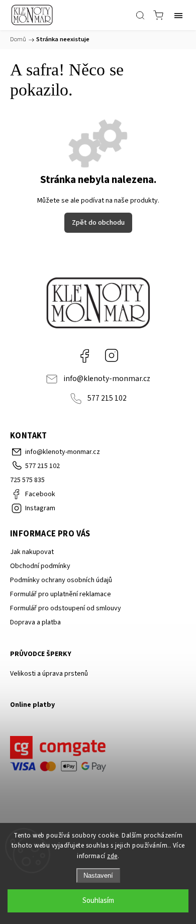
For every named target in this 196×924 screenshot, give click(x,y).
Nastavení (98, 875)
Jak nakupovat (32, 552)
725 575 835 (27, 480)
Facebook (84, 355)
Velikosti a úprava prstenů (49, 674)
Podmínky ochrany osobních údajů (61, 580)
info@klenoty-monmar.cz (106, 378)
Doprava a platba (35, 622)
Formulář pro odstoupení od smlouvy (65, 608)
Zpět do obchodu (98, 223)
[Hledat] (140, 15)
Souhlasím (98, 900)
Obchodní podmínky (40, 566)
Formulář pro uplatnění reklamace (60, 594)
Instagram (111, 355)
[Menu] (178, 15)
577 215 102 (107, 398)
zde (112, 856)
